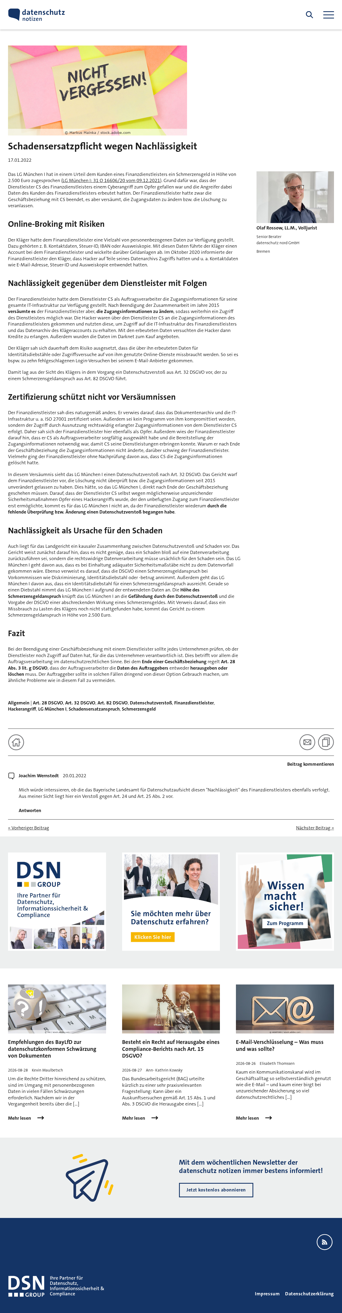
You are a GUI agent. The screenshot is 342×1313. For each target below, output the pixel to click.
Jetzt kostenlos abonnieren (216, 1190)
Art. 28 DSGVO (48, 703)
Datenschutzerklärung (309, 1294)
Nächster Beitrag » (315, 828)
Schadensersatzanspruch (94, 709)
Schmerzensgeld (139, 709)
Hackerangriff (22, 709)
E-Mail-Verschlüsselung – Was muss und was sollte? (280, 1045)
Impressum (267, 1294)
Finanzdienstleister (194, 703)
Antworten (30, 811)
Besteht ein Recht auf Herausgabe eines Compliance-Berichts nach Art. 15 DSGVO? (171, 1048)
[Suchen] (309, 14)
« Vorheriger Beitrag (28, 828)
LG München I (52, 709)
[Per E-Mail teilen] (307, 742)
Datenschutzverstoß (151, 703)
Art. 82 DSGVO (113, 703)
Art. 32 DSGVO (80, 703)
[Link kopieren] (326, 742)
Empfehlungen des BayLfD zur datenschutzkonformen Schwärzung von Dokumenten (52, 1048)
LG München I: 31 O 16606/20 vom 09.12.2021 (111, 180)
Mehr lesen (20, 1118)
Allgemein (18, 703)
